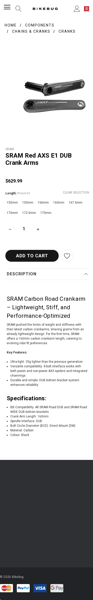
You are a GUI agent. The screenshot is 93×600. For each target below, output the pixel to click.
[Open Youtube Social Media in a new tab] (33, 547)
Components (40, 25)
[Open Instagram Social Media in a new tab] (5, 547)
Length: (17, 193)
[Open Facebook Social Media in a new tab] (19, 547)
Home (11, 25)
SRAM (9, 149)
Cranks (67, 31)
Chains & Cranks (31, 31)
